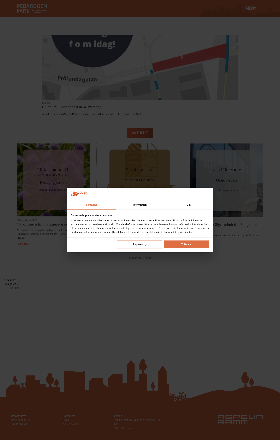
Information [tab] (140, 204)
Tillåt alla (186, 244)
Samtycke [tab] (91, 204)
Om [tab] (189, 204)
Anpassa (138, 244)
